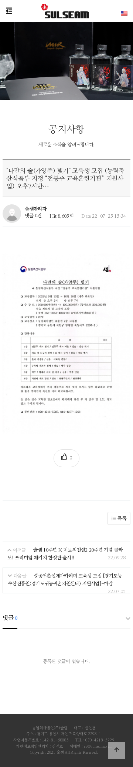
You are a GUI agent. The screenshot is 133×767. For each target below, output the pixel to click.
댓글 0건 (33, 216)
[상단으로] (116, 750)
